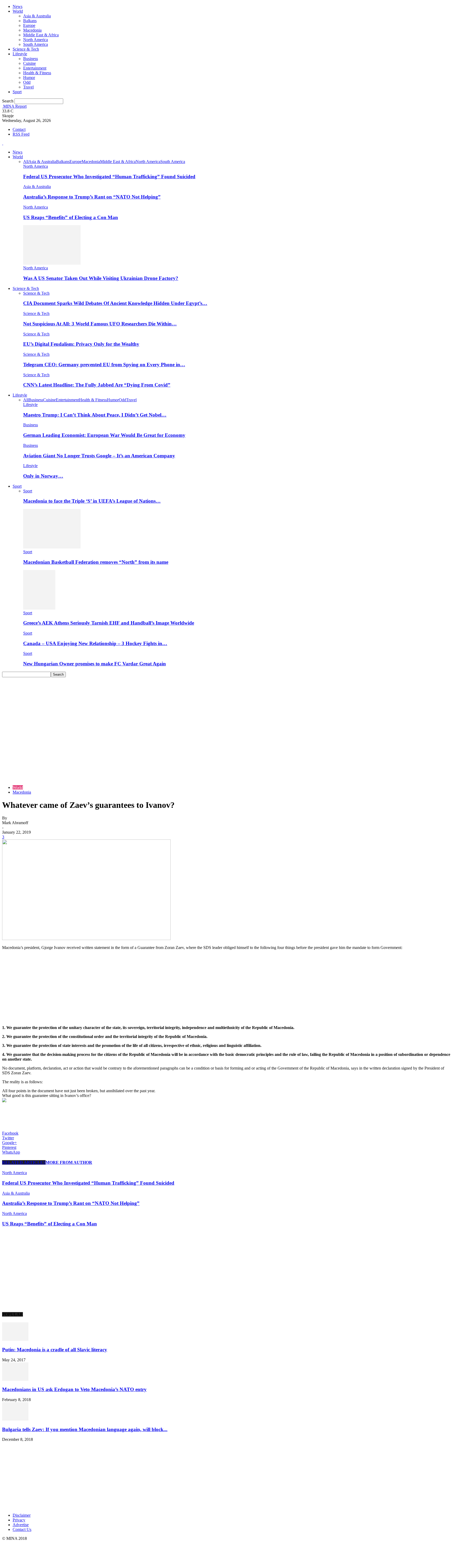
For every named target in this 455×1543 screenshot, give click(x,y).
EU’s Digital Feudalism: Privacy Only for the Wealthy (81, 344)
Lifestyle (20, 54)
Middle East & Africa (41, 35)
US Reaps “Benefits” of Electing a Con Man (70, 217)
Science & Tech (26, 49)
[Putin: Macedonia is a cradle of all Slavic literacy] (15, 1339)
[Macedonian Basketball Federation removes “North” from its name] (52, 547)
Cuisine (29, 63)
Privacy (19, 1520)
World (18, 11)
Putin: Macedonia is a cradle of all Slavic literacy (54, 1349)
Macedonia (32, 30)
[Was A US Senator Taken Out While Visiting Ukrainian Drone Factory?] (52, 263)
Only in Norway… (43, 476)
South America (35, 44)
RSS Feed (21, 134)
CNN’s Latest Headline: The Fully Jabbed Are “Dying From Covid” (96, 385)
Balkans (30, 20)
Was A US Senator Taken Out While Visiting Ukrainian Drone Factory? (100, 278)
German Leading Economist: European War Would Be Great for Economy (104, 435)
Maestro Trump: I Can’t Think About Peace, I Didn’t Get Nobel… (94, 415)
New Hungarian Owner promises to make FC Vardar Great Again (94, 663)
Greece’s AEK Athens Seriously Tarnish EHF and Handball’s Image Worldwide (108, 623)
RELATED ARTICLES (24, 1162)
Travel (28, 87)
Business (30, 58)
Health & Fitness (37, 73)
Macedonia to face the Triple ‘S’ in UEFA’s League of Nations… (92, 501)
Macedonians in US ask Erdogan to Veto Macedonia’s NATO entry (74, 1389)
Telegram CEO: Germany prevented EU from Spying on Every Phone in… (104, 364)
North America (35, 39)
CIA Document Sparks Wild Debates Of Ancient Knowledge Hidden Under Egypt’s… (115, 303)
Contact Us (22, 1529)
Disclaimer (22, 1515)
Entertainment (34, 68)
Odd (27, 82)
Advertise (21, 1524)
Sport (17, 92)
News (17, 6)
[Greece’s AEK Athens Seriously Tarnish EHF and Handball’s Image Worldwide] (39, 608)
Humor (29, 77)
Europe (29, 25)
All (25, 161)
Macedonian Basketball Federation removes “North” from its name (95, 562)
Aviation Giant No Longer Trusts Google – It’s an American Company (99, 455)
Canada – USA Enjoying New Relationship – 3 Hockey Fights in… (95, 643)
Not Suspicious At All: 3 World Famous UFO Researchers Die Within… (100, 324)
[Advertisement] (227, 717)
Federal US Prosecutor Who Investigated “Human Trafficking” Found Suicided (109, 176)
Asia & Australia (37, 16)
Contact (19, 129)
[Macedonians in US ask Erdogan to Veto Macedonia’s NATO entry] (15, 1379)
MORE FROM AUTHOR (69, 1162)
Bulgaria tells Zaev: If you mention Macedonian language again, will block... (84, 1429)
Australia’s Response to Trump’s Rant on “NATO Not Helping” (92, 197)
